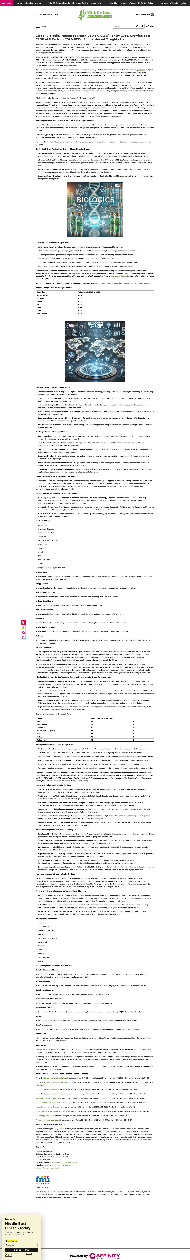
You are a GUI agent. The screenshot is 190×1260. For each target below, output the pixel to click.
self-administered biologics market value (54, 1111)
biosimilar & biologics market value (57, 1094)
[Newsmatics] (23, 637)
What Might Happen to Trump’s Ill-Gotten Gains (131, 3)
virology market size (46, 1116)
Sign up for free (21, 1250)
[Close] (39, 1217)
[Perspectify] (23, 627)
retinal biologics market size (49, 1103)
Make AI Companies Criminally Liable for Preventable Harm (74, 3)
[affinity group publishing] (23, 632)
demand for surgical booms (49, 1120)
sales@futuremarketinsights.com (64, 1162)
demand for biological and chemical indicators (57, 1082)
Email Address (11, 1241)
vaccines (141, 70)
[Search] (137, 26)
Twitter (46, 1168)
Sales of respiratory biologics (47, 1107)
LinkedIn (39, 1168)
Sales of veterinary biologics (46, 1098)
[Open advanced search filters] (142, 26)
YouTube (58, 1168)
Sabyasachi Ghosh (43, 1049)
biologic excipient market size (55, 1078)
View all (185, 3)
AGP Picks (6, 3)
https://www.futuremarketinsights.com (57, 1165)
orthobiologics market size (49, 1089)
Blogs (51, 1168)
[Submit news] (23, 622)
